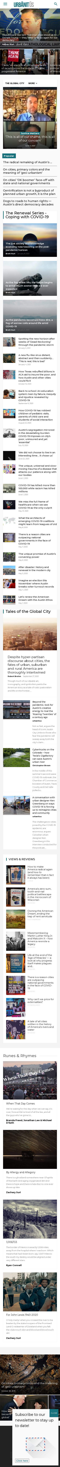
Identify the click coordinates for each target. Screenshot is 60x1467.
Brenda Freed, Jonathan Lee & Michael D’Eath (29, 1121)
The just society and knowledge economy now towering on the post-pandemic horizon (28, 246)
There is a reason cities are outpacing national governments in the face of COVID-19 (34, 539)
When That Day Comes (20, 1103)
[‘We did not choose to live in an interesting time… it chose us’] (9, 455)
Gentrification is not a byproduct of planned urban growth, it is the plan (29, 192)
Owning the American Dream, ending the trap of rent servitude (40, 913)
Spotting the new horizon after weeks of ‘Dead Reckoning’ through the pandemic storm (36, 341)
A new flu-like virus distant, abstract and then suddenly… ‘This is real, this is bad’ (35, 358)
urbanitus (37, 721)
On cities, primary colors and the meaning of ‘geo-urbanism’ (26, 171)
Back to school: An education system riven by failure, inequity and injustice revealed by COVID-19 (37, 395)
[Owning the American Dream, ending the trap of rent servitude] (15, 919)
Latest (30, 881)
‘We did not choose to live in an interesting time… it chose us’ (36, 454)
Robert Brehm (14, 676)
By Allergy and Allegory (20, 1172)
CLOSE (54, 1413)
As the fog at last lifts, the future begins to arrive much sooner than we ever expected (29, 285)
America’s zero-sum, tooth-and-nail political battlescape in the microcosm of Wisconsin (39, 894)
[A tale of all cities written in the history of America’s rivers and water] (15, 1029)
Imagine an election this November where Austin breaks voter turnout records (36, 583)
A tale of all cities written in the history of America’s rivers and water (41, 1025)
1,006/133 (11, 1242)
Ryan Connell (14, 1265)
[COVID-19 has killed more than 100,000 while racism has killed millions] (9, 488)
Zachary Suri (13, 1192)
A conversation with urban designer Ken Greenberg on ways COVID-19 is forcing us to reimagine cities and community (44, 805)
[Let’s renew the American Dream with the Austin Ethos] (9, 600)
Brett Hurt (10, 254)
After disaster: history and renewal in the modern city (34, 569)
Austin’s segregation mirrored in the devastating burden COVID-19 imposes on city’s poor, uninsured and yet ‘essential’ (36, 436)
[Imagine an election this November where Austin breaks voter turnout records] (9, 583)
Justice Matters (30, 133)
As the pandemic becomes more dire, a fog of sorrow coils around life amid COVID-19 (29, 323)
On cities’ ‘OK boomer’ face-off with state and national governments (28, 181)
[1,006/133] (30, 1219)
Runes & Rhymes (19, 1056)
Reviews (31, 903)
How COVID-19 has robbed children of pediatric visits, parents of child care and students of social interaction (35, 415)
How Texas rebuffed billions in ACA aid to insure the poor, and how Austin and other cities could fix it (37, 376)
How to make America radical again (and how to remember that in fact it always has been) (41, 872)
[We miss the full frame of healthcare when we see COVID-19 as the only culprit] (9, 504)
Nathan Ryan (8, 44)
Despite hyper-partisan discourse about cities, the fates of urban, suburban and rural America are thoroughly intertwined (29, 664)
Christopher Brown (41, 765)
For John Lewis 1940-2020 (22, 1314)
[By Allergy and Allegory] (30, 1149)
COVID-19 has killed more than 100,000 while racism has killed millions (36, 488)
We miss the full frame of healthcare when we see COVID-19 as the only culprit (35, 504)
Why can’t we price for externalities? (41, 1001)
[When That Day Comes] (30, 1080)
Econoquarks (34, 1005)
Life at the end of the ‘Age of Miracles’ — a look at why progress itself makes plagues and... (40, 961)
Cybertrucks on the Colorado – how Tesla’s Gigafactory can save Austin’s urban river (43, 755)
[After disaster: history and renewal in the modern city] (9, 570)
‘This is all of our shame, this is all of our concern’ (30, 138)
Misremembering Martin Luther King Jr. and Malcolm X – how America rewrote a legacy (40, 938)
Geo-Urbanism (34, 919)
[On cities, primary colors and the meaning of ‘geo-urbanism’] (30, 1374)
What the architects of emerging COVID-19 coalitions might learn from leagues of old (37, 521)
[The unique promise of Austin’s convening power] (9, 557)
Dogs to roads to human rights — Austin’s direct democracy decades (28, 202)
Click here (22, 1460)
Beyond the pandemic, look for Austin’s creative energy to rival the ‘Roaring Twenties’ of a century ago (44, 709)
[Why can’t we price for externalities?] (15, 1007)
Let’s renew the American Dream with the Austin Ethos (35, 598)
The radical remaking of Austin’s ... (27, 162)
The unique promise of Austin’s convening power (37, 555)
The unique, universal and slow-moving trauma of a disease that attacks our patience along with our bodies (37, 470)
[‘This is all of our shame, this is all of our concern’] (30, 118)
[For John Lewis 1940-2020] (30, 1291)
